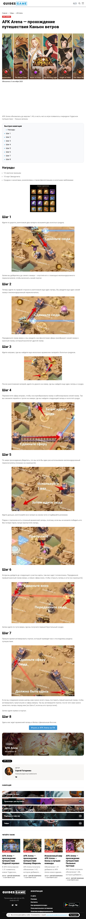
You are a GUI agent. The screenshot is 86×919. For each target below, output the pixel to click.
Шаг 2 (8, 137)
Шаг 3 (8, 141)
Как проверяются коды (39, 905)
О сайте (33, 896)
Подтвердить (74, 915)
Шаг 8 (8, 159)
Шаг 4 (8, 144)
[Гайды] (43, 823)
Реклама (34, 899)
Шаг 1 (8, 133)
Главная (4, 13)
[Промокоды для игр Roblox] (43, 801)
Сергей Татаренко (23, 771)
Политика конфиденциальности (42, 911)
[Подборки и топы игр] (43, 816)
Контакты (34, 902)
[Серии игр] (43, 809)
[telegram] (12, 905)
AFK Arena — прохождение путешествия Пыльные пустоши (72, 861)
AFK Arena (19, 13)
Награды (11, 130)
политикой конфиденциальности (57, 915)
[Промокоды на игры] (43, 794)
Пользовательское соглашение (42, 908)
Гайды (12, 13)
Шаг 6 (8, 152)
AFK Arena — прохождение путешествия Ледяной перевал (10, 860)
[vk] (16, 905)
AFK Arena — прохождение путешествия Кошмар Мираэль (32, 860)
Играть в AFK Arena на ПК (43, 728)
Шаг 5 (8, 148)
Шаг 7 (8, 156)
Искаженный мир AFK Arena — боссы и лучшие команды (53, 860)
